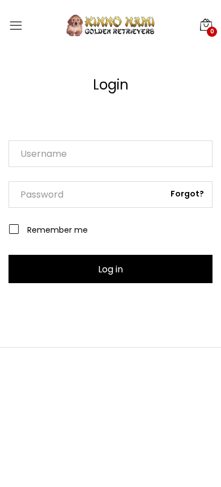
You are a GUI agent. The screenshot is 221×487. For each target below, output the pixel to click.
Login (111, 84)
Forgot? (187, 193)
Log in (110, 269)
